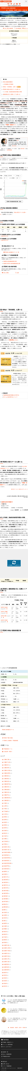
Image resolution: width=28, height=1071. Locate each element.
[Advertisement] (14, 290)
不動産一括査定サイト (11, 124)
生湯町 (5, 926)
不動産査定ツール (7, 749)
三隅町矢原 (6, 792)
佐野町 (5, 819)
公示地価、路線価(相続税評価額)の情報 (13, 91)
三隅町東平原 (6, 784)
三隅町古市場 (6, 770)
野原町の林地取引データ (8, 729)
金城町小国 (6, 961)
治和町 (5, 915)
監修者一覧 (5, 1052)
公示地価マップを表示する (14, 565)
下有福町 (5, 811)
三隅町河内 (6, 786)
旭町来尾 (5, 893)
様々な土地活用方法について (10, 397)
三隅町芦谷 (6, 795)
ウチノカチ (4, 1068)
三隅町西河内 (6, 797)
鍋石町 (5, 972)
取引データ (26, 28)
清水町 (6, 607)
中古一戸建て (6, 272)
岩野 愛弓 (23, 148)
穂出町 (5, 934)
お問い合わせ (5, 1063)
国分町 (5, 833)
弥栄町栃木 (6, 855)
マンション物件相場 (7, 1044)
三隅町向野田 (6, 773)
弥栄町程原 (6, 860)
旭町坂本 (5, 882)
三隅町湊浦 (6, 789)
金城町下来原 (6, 950)
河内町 (6, 620)
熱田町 (5, 923)
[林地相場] (1, 504)
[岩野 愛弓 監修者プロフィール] (18, 140)
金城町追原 (6, 967)
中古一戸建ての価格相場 (8, 28)
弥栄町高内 (6, 868)
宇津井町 (5, 841)
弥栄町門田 (6, 866)
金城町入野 (6, 959)
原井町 (5, 827)
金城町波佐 (6, 964)
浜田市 (19, 10)
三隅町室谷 (6, 776)
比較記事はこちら (13, 340)
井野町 (5, 817)
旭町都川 (5, 896)
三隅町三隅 (6, 759)
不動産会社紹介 (6, 1056)
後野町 (5, 871)
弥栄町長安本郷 (7, 863)
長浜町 (5, 978)
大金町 (5, 836)
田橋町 (5, 928)
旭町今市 (5, 877)
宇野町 (5, 844)
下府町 (5, 808)
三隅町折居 (6, 781)
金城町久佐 (6, 953)
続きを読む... (14, 145)
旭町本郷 (5, 890)
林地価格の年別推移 (8, 84)
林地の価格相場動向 (8, 82)
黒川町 (5, 986)
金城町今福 (6, 956)
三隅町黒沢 (6, 800)
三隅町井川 (6, 765)
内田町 (5, 825)
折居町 (5, 874)
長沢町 (5, 975)
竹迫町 (5, 937)
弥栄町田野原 (6, 857)
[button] (9, 175)
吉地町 (5, 830)
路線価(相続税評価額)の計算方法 (11, 395)
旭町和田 (5, 879)
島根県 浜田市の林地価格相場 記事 (11, 263)
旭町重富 (5, 898)
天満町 (6, 611)
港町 (5, 616)
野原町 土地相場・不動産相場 (10, 740)
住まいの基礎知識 (6, 1054)
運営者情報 (9, 150)
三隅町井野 (6, 767)
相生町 (5, 931)
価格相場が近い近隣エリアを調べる (11, 94)
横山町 (5, 904)
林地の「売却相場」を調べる (10, 86)
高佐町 (5, 983)
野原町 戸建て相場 (8, 738)
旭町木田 (5, 888)
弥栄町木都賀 (6, 852)
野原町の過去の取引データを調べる (11, 89)
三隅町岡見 (6, 778)
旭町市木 (5, 885)
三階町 (5, 803)
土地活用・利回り (7, 751)
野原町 (5, 942)
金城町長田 (6, 969)
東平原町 (5, 901)
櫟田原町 (5, 907)
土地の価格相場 (18, 28)
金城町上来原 (6, 948)
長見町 (5, 980)
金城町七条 (6, 945)
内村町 (5, 822)
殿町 (4, 909)
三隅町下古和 (6, 762)
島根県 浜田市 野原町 (6, 502)
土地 (18, 272)
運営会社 (4, 1061)
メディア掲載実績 (6, 1066)
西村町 (5, 939)
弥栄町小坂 (6, 849)
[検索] (1, 1)
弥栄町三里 (6, 847)
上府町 (5, 806)
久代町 (5, 814)
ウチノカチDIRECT (7, 1046)
